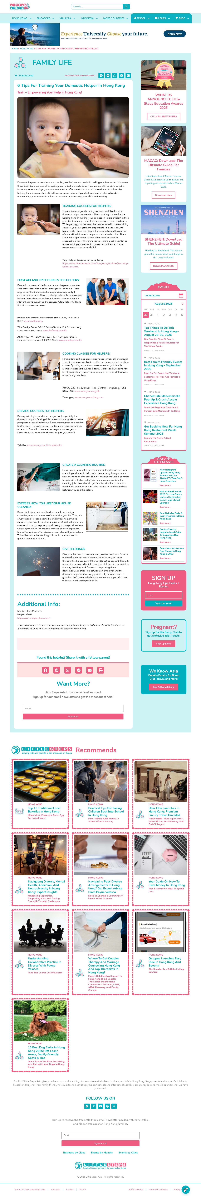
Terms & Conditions (158, 1189)
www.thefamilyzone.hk (55, 330)
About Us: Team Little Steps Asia (29, 1189)
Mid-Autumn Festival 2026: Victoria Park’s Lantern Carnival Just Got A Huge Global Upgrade (171, 497)
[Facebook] (87, 1106)
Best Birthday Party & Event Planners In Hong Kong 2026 (172, 516)
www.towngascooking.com (88, 397)
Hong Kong (26, 48)
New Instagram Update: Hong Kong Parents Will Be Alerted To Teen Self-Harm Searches (171, 475)
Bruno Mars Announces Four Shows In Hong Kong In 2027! (172, 551)
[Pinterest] (107, 1106)
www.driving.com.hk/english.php (44, 445)
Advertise (55, 1189)
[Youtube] (100, 1106)
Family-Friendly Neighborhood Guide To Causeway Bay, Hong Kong (170, 534)
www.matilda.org (33, 321)
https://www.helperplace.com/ (33, 618)
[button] (101, 75)
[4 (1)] (100, 34)
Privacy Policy (180, 1189)
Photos (83, 1189)
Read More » (165, 485)
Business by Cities (74, 1152)
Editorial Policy (136, 1189)
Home (14, 48)
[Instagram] (114, 1106)
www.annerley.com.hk (70, 340)
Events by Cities (128, 1152)
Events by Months (102, 1152)
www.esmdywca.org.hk (87, 391)
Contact (69, 1189)
